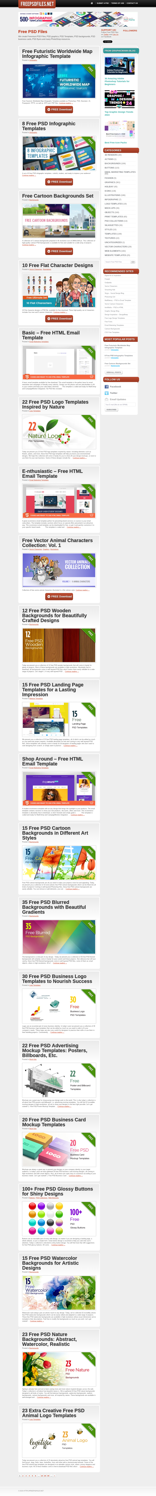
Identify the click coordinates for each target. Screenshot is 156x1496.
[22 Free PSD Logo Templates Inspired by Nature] (59, 432)
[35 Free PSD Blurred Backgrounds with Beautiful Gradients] (59, 937)
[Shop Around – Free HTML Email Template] (59, 788)
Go (133, 262)
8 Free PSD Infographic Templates (48, 126)
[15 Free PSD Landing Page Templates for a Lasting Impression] (59, 719)
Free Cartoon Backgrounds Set (57, 195)
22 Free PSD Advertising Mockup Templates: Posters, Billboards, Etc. (54, 1050)
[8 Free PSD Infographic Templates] (59, 153)
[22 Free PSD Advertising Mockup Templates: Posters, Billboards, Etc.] (59, 1080)
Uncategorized (113, 242)
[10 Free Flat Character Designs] (59, 290)
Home (92, 3)
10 (42, 1476)
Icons (108, 191)
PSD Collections (41, 1198)
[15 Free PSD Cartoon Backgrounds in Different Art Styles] (59, 863)
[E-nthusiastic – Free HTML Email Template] (59, 501)
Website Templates (36, 698)
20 (45, 1476)
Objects (109, 212)
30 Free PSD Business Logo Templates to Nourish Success (57, 979)
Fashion (109, 178)
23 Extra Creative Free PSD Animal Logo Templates (53, 1413)
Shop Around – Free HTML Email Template (52, 761)
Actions (109, 159)
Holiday (109, 187)
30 (48, 1476)
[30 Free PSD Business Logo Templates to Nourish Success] (59, 1006)
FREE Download (61, 109)
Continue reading (66, 103)
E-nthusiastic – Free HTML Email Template (52, 473)
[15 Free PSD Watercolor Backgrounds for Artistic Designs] (59, 1293)
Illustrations (47, 269)
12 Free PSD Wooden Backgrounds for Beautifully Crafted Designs (54, 615)
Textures (110, 238)
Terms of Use (117, 3)
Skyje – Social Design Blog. (114, 293)
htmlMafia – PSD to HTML (114, 307)
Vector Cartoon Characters (114, 304)
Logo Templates (35, 411)
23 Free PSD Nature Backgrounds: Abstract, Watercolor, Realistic (49, 1339)
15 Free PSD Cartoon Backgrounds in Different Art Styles (55, 833)
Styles (108, 230)
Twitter (106, 34)
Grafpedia (108, 283)
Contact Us (132, 3)
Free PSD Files (37, 4)
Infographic (33, 60)
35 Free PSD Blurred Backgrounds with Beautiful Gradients (54, 907)
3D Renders (111, 155)
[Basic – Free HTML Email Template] (59, 362)
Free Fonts (108, 322)
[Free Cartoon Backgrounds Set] (59, 221)
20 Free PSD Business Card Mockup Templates (54, 1122)
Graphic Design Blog (112, 311)
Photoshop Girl (110, 297)
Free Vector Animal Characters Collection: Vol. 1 (57, 543)
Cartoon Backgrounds (112, 329)
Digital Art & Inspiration (113, 275)
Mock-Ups (33, 1059)
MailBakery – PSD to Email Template (118, 300)
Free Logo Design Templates (115, 318)
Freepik (107, 279)
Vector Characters (35, 269)
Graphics (46, 549)
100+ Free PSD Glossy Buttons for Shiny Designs (57, 1191)
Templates (111, 234)
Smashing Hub (110, 290)
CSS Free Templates (112, 332)
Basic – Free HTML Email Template (51, 335)
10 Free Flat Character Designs (57, 265)
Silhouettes (112, 225)
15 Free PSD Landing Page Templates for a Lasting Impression (52, 689)
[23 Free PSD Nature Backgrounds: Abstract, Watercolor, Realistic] (59, 1369)
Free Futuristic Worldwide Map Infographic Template (57, 54)
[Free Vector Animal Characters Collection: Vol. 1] (59, 570)
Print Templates (114, 217)
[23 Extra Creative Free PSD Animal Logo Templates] (59, 1440)
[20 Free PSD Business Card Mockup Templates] (59, 1149)
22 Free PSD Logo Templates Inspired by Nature (55, 404)
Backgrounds (34, 200)
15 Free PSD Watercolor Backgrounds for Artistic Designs (50, 1263)
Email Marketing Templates (39, 342)
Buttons (32, 1198)
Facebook (115, 386)
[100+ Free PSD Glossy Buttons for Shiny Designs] (59, 1219)
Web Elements (53, 1198)
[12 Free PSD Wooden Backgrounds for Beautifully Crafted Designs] (59, 645)
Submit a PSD (103, 3)
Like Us (115, 34)
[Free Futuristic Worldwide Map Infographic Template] (59, 81)
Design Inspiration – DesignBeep (116, 314)
